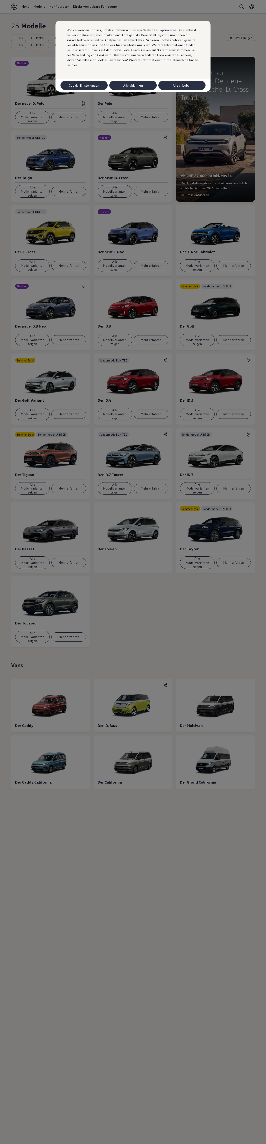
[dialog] (133, 572)
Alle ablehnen (133, 85)
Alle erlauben (182, 85)
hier (74, 65)
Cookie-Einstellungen (84, 85)
